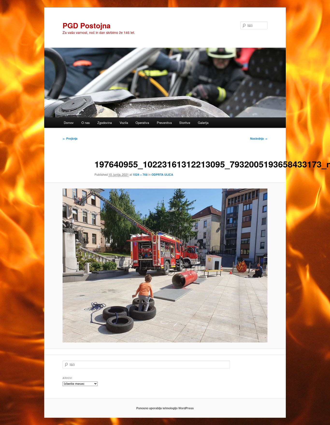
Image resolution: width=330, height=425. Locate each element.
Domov (69, 122)
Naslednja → (258, 138)
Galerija (203, 122)
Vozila (124, 122)
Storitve (184, 122)
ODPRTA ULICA (162, 174)
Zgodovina (104, 122)
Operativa (142, 122)
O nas (85, 122)
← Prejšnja (70, 138)
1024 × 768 (140, 174)
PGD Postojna (87, 25)
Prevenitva (164, 122)
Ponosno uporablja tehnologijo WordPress (165, 408)
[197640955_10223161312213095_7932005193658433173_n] (165, 265)
